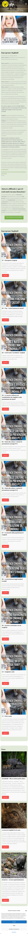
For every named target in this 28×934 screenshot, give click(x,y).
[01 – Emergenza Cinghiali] (14, 246)
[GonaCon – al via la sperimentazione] (14, 865)
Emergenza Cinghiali (9, 231)
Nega (14, 925)
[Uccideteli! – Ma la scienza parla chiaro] (14, 764)
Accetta (14, 921)
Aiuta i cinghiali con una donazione (14, 217)
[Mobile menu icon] (26, 4)
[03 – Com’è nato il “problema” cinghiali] (14, 338)
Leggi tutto (5, 275)
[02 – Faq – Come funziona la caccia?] (14, 294)
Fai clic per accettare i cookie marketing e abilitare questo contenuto (14, 30)
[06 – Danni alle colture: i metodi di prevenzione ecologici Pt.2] (14, 474)
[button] (26, 910)
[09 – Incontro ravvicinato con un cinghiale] (14, 611)
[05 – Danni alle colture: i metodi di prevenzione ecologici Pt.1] (14, 427)
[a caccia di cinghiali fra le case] (14, 815)
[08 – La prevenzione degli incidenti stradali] (14, 565)
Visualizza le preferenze (14, 929)
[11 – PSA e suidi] (14, 702)
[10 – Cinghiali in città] (14, 657)
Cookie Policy (14, 932)
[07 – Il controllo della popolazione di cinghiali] (14, 518)
